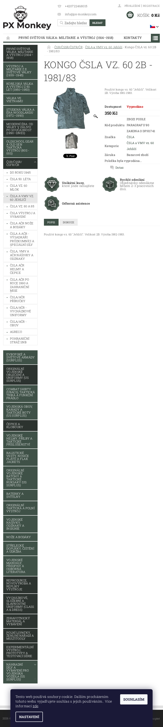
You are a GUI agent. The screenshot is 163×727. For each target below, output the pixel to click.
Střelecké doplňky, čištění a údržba (20, 548)
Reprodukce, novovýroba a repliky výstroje (18, 584)
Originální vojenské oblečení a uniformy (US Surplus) (17, 375)
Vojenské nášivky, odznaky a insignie (15, 524)
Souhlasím (133, 699)
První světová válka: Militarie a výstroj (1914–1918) (66, 37)
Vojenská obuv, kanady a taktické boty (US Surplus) (19, 411)
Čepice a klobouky (14, 425)
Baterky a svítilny (15, 495)
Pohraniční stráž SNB (19, 340)
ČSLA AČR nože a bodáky (21, 225)
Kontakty (133, 37)
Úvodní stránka (8, 37)
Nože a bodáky (18, 537)
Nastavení (29, 716)
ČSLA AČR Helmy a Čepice (17, 269)
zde (35, 706)
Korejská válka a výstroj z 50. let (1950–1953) (19, 87)
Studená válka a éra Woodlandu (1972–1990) (20, 112)
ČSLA (130, 137)
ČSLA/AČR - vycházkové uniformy (20, 311)
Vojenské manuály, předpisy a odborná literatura (15, 566)
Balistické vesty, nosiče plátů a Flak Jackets (17, 457)
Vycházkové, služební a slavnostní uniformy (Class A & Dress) (20, 604)
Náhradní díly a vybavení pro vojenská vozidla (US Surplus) (17, 671)
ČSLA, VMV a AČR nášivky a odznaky (21, 255)
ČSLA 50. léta (20, 179)
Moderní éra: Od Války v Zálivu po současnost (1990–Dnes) (19, 128)
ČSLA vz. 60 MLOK (18, 187)
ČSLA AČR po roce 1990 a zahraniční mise (19, 285)
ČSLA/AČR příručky (17, 299)
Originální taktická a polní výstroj (20, 508)
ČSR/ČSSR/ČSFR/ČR (14, 163)
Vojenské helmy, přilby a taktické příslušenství (19, 439)
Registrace (151, 5)
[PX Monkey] (27, 18)
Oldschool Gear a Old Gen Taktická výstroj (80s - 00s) (19, 147)
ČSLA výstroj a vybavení (22, 215)
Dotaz (119, 168)
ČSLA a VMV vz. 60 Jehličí (22, 198)
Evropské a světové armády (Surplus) (20, 357)
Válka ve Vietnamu (14, 99)
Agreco (16, 332)
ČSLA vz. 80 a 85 (22, 206)
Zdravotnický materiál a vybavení (18, 621)
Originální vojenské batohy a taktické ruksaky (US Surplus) (16, 477)
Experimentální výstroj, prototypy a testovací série (20, 651)
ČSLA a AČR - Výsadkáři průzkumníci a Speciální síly (22, 239)
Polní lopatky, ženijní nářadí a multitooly (20, 636)
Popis (51, 222)
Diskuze (68, 222)
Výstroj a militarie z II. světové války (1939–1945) (18, 70)
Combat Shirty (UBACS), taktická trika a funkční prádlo (20, 393)
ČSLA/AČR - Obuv (18, 323)
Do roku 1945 (20, 172)
